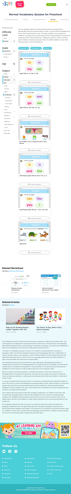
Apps (6, 462)
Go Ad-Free (51, 4)
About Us (7, 470)
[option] (20, 284)
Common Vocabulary (8, 99)
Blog (5, 466)
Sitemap (29, 462)
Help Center (30, 466)
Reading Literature (7, 117)
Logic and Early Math (7, 131)
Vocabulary (7, 95)
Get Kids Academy (55, 458)
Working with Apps (33, 477)
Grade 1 (6, 57)
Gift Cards (53, 462)
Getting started (31, 470)
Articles (11, 305)
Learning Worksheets (16, 271)
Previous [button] (3, 284)
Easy (5, 38)
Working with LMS (32, 474)
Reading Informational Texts (8, 124)
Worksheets (8, 458)
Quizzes (53, 19)
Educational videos (39, 19)
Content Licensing (55, 470)
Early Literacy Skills (6, 89)
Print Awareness (7, 111)
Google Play (31, 458)
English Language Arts (7, 80)
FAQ (51, 474)
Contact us (7, 474)
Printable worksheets (11, 19)
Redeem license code (56, 466)
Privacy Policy (39, 488)
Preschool (7, 51)
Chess (6, 74)
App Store (7, 477)
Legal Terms (30, 488)
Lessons (25, 19)
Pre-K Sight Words (8, 105)
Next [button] (68, 284)
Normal (6, 41)
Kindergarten (8, 54)
